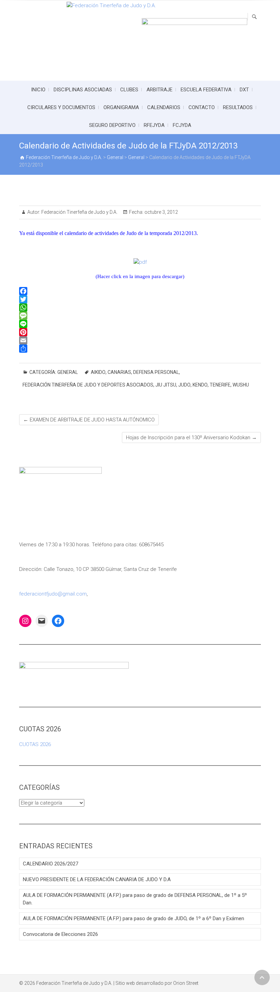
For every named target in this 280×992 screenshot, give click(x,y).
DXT (244, 90)
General (67, 372)
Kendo (200, 385)
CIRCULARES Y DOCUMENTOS (61, 107)
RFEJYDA (154, 125)
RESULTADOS (238, 107)
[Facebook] (140, 291)
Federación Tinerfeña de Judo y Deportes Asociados (88, 385)
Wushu (241, 385)
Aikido (98, 372)
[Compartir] (140, 348)
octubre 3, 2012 (160, 212)
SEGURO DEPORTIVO (112, 125)
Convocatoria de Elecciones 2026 (60, 934)
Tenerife (220, 385)
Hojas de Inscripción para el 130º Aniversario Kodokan (191, 437)
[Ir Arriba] (262, 977)
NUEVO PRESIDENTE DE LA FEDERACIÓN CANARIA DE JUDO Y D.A (97, 879)
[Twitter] (140, 299)
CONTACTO (201, 107)
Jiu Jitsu (165, 385)
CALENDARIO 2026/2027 (50, 864)
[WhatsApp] (140, 307)
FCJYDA (182, 125)
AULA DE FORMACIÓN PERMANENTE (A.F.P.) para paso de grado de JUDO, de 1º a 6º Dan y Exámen (133, 918)
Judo (184, 385)
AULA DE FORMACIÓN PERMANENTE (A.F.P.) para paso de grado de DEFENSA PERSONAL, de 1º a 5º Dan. (135, 899)
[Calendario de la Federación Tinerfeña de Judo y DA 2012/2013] (140, 262)
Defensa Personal (156, 372)
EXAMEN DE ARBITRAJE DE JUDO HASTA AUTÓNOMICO (89, 420)
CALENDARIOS (163, 107)
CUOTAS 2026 (35, 744)
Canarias (119, 372)
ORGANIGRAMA (121, 107)
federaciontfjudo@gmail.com (53, 594)
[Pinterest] (140, 332)
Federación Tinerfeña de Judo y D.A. (78, 212)
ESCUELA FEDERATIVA (206, 90)
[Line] (140, 324)
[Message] (140, 316)
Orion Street (185, 983)
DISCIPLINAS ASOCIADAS (83, 90)
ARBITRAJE (159, 90)
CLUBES (129, 90)
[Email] (140, 340)
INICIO (38, 90)
